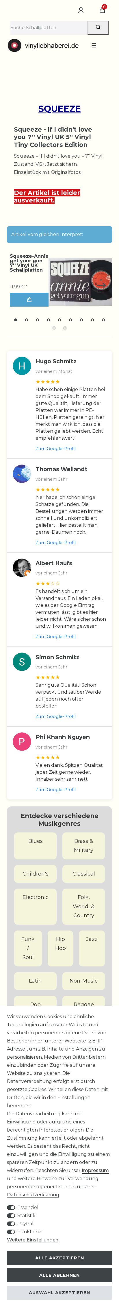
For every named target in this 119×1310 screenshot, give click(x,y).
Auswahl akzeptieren (59, 1292)
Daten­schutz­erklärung (33, 1194)
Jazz (92, 939)
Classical (83, 874)
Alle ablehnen (59, 1275)
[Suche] (98, 28)
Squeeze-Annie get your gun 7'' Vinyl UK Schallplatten (29, 263)
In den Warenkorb (29, 300)
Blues (35, 841)
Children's (36, 874)
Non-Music (84, 981)
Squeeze (59, 109)
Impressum (95, 1170)
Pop (35, 1004)
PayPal (25, 1223)
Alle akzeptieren (59, 1258)
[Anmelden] (81, 10)
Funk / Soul (28, 948)
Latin (35, 981)
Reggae (84, 1004)
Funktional (30, 1232)
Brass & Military (83, 846)
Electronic (36, 897)
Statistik (26, 1215)
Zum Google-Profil (56, 448)
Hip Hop (60, 944)
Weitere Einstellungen (32, 1240)
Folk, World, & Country (84, 906)
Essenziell (28, 1207)
